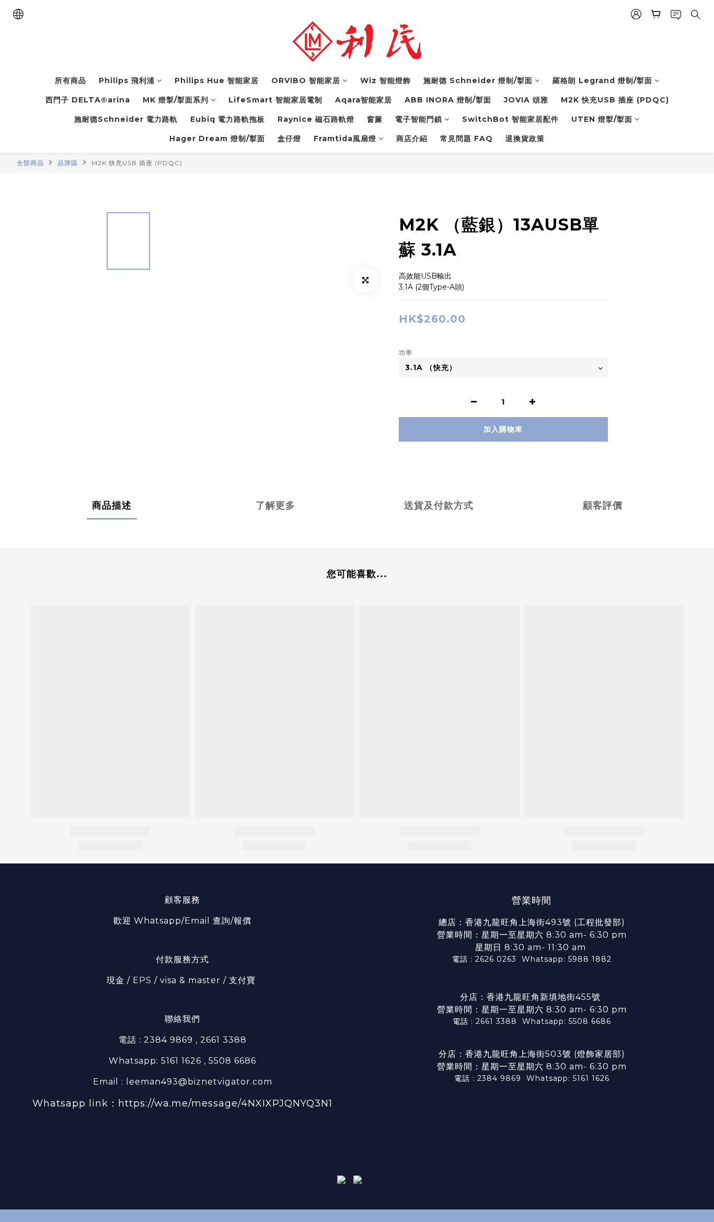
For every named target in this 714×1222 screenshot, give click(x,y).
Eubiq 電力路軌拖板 (227, 119)
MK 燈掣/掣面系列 (176, 100)
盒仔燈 (289, 138)
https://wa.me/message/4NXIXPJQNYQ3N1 (225, 1103)
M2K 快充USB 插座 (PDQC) (615, 100)
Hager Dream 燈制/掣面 (217, 138)
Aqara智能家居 (363, 100)
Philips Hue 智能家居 (217, 80)
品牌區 (67, 163)
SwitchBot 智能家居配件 (510, 119)
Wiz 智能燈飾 (385, 80)
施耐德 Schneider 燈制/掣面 (478, 80)
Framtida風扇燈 (345, 138)
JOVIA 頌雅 (526, 100)
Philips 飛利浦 (127, 80)
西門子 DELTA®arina (87, 100)
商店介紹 (412, 138)
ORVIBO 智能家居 (305, 80)
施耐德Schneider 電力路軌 (126, 119)
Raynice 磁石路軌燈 (316, 119)
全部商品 (30, 163)
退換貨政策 (525, 138)
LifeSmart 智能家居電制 (275, 100)
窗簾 (375, 119)
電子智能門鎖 (418, 119)
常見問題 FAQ (466, 138)
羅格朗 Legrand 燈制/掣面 (602, 80)
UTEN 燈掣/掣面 (601, 119)
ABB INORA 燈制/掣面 (448, 100)
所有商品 (70, 80)
